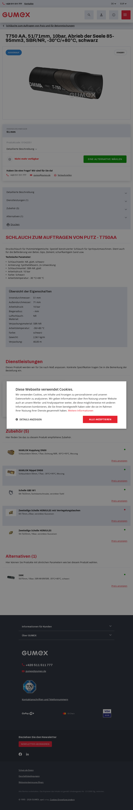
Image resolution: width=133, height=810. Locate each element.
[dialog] (66, 405)
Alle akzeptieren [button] (100, 419)
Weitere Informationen (80, 410)
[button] (29, 419)
